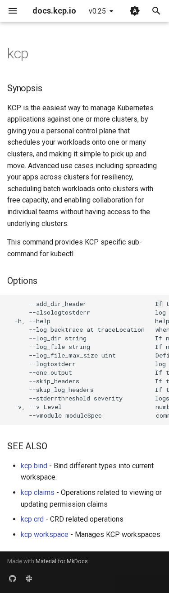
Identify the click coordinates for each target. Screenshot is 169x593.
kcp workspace (45, 534)
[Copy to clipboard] (160, 303)
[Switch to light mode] (135, 11)
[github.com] (12, 578)
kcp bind (34, 465)
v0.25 (97, 11)
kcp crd (32, 519)
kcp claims (38, 492)
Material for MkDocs (62, 561)
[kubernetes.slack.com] (29, 578)
